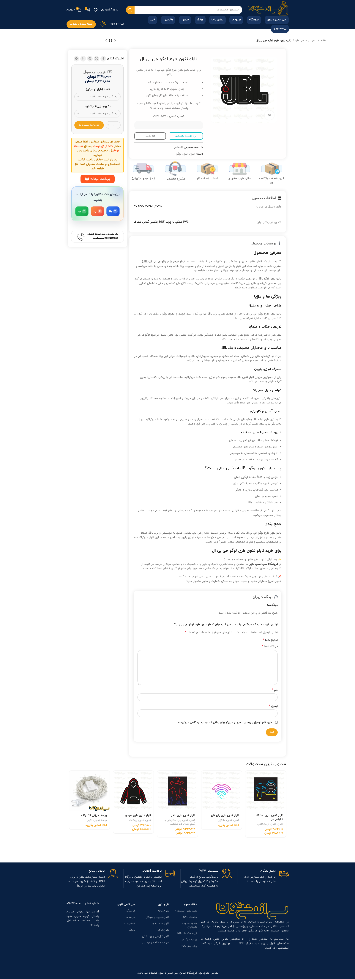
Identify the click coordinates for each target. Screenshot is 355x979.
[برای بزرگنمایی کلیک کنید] (269, 115)
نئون (313, 41)
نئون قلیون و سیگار (157, 917)
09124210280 (116, 24)
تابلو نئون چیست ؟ (186, 911)
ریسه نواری (100, 820)
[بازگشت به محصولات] (110, 40)
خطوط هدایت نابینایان (189, 925)
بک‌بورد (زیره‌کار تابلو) (98, 106)
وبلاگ (132, 930)
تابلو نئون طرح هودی (138, 815)
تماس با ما (129, 923)
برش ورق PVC (189, 946)
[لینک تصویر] (252, 910)
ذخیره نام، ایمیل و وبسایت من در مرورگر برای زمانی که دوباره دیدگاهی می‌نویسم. (225, 722)
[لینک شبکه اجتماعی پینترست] (90, 59)
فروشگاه (130, 911)
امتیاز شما (270, 640)
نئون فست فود (160, 923)
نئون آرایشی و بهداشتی (155, 936)
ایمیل (273, 706)
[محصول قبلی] (115, 40)
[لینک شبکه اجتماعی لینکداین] (83, 59)
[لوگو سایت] (268, 10)
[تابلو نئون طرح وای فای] (221, 791)
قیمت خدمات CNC (186, 933)
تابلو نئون (163, 904)
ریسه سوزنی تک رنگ (94, 815)
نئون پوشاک (136, 820)
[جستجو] (130, 10)
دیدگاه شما (269, 646)
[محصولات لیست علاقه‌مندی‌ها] (95, 10)
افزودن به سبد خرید (89, 125)
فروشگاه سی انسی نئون (263, 564)
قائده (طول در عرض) (98, 89)
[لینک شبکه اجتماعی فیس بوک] (103, 59)
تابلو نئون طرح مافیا (183, 815)
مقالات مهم (190, 904)
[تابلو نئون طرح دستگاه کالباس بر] (265, 791)
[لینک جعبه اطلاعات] (263, 876)
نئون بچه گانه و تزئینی (155, 943)
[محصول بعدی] (106, 40)
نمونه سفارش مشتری (81, 24)
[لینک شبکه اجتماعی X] (96, 59)
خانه (323, 41)
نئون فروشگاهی (266, 824)
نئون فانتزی (225, 820)
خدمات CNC (190, 917)
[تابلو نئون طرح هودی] (133, 791)
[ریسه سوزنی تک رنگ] (89, 791)
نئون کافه (163, 911)
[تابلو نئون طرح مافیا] (177, 791)
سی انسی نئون (126, 904)
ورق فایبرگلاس (189, 940)
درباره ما (130, 917)
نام (274, 690)
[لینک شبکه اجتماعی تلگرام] (76, 59)
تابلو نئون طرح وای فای (225, 815)
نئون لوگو (301, 41)
